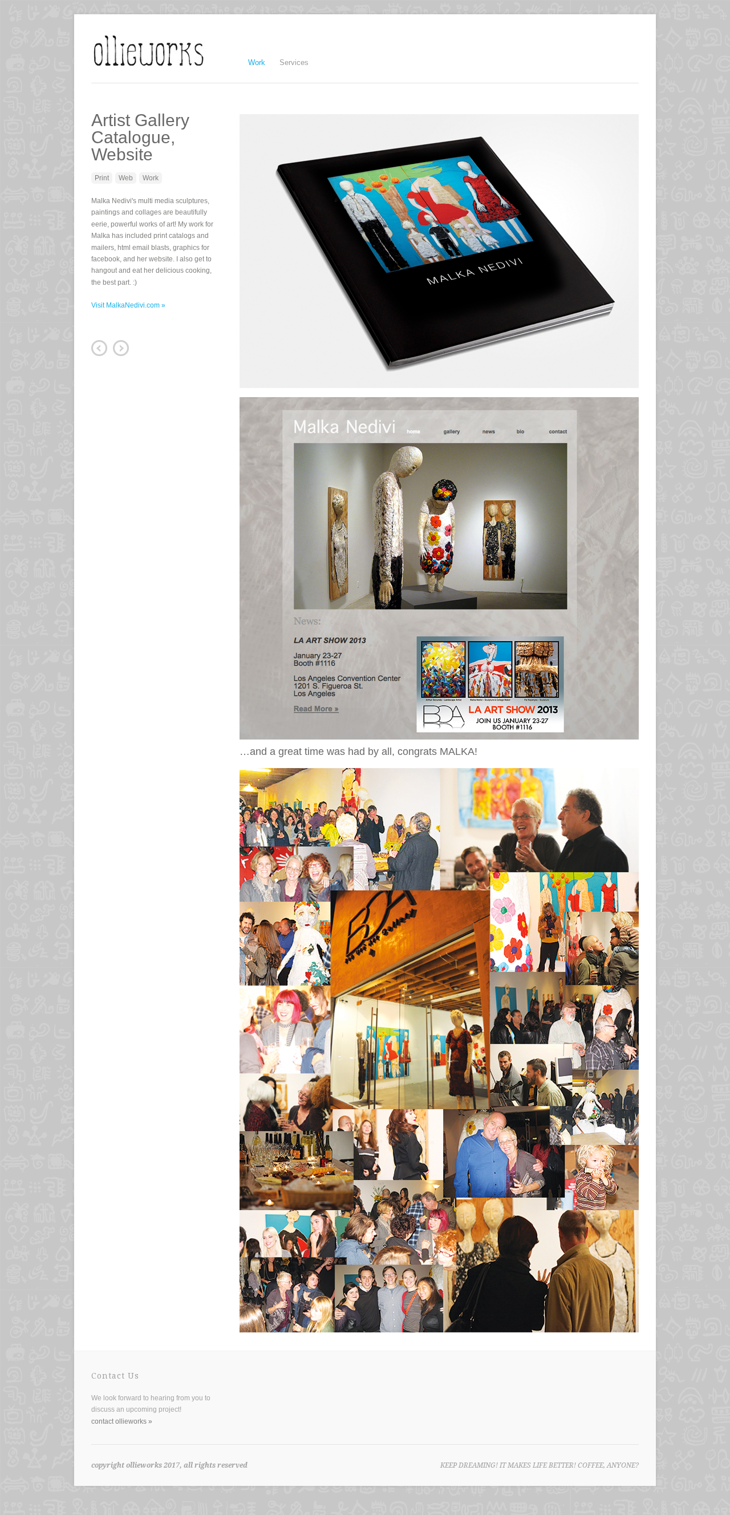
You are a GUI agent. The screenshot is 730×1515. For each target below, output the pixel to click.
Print (102, 178)
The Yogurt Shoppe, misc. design (121, 348)
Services (294, 62)
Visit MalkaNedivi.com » (128, 305)
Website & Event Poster (99, 348)
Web (126, 178)
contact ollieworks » (121, 1421)
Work (256, 61)
